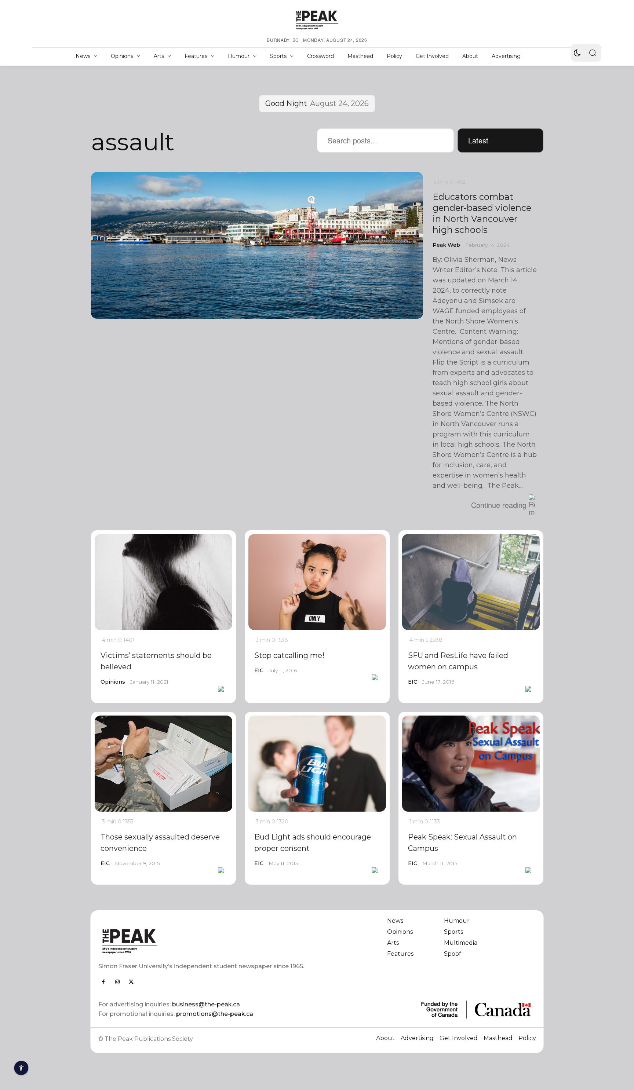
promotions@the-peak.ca (214, 1013)
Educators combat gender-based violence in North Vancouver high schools (482, 213)
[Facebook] (103, 982)
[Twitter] (131, 982)
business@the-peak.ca (206, 1004)
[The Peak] (317, 20)
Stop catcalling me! (289, 655)
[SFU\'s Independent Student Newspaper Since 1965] (203, 941)
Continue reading (498, 505)
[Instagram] (117, 982)
